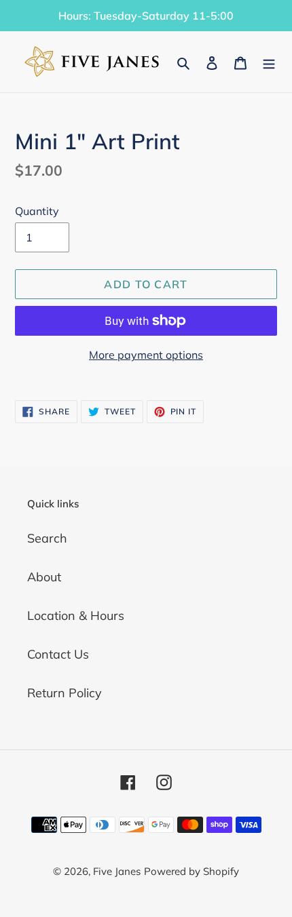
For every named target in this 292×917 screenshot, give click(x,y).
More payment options (146, 355)
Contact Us (58, 654)
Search (47, 538)
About (44, 577)
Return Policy (64, 693)
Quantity (37, 211)
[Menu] (269, 62)
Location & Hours (75, 615)
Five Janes (117, 871)
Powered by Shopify (191, 871)
